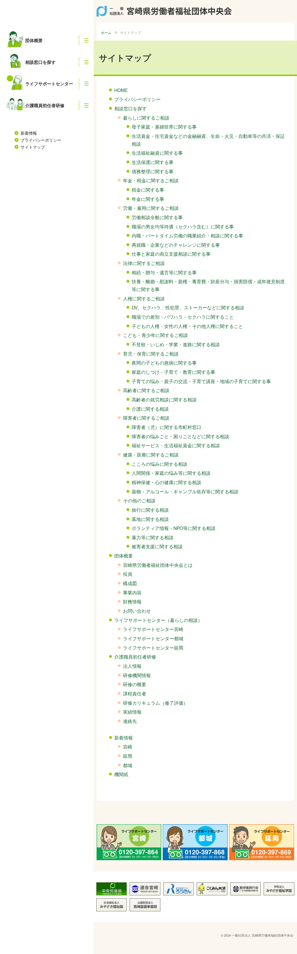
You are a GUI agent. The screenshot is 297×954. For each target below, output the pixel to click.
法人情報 (132, 666)
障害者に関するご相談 (146, 417)
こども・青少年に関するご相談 (155, 335)
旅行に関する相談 (150, 509)
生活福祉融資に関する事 (157, 152)
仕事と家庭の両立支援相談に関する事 (171, 253)
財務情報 (132, 601)
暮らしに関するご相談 (146, 117)
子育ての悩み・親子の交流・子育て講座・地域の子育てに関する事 (201, 381)
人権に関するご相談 (144, 298)
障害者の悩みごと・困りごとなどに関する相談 (180, 436)
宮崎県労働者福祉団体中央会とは (158, 565)
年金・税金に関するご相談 (151, 180)
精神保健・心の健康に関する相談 (166, 482)
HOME (121, 90)
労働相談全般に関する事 (157, 217)
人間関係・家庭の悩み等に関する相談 (171, 473)
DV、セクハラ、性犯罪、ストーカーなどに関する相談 (188, 307)
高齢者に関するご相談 (146, 390)
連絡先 (130, 721)
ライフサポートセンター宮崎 (153, 629)
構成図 (130, 583)
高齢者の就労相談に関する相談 (164, 399)
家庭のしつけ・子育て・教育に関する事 (173, 372)
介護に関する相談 (150, 408)
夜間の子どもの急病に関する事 (164, 362)
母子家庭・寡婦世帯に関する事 (164, 126)
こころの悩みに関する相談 (159, 464)
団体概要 (123, 555)
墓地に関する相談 (150, 519)
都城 (127, 765)
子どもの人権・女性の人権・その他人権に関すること (187, 326)
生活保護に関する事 (152, 162)
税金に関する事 (148, 189)
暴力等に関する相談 (152, 537)
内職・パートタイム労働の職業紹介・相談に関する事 (187, 235)
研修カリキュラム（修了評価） (155, 702)
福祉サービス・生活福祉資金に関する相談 (176, 445)
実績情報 (132, 711)
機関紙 (121, 774)
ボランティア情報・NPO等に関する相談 (173, 528)
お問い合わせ (137, 610)
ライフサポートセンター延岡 (153, 647)
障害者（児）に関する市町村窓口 (166, 427)
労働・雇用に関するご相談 (151, 208)
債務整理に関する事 (152, 171)
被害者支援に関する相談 (157, 546)
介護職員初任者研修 (135, 656)
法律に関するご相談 (144, 263)
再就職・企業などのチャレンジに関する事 (176, 244)
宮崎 (127, 746)
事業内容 (132, 592)
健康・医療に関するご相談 (151, 454)
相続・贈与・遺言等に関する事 (164, 272)
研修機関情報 (137, 675)
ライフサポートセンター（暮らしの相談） (158, 620)
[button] (86, 40)
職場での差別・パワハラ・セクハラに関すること (183, 316)
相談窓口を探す (130, 108)
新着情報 (29, 133)
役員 (127, 574)
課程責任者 (134, 693)
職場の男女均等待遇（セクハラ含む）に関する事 (183, 226)
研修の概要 (134, 684)
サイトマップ (33, 147)
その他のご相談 (139, 500)
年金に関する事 (148, 199)
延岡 (127, 756)
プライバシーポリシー (41, 140)
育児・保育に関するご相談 (151, 353)
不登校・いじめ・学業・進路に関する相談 (176, 344)
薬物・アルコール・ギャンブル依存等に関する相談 (185, 491)
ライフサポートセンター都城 (153, 638)
